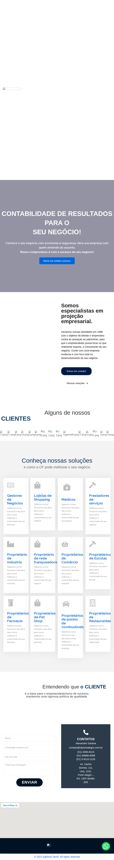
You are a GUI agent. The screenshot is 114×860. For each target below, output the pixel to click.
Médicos (68, 499)
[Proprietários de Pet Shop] (37, 602)
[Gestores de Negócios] (10, 485)
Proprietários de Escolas (100, 556)
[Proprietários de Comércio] (64, 544)
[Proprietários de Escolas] (92, 544)
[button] (106, 846)
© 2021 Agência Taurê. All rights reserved (57, 856)
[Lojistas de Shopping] (37, 485)
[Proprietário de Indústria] (10, 544)
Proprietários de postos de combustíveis (72, 621)
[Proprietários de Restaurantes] (92, 602)
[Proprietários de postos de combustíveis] (66, 604)
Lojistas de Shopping (43, 497)
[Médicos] (66, 487)
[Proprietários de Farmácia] (10, 602)
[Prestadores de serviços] (92, 485)
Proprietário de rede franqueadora (45, 558)
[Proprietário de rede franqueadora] (37, 544)
